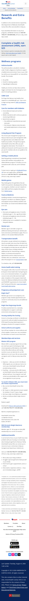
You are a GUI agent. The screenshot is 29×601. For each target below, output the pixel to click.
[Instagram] (13, 554)
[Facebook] (9, 554)
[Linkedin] (16, 554)
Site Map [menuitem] (19, 526)
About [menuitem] (23, 523)
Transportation (20, 259)
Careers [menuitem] (10, 526)
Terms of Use (16, 585)
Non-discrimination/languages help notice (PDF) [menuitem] (14, 530)
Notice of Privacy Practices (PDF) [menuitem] (14, 534)
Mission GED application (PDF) (17, 406)
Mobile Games (8, 191)
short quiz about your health (13, 53)
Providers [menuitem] (15, 523)
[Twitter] (19, 554)
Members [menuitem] (6, 523)
